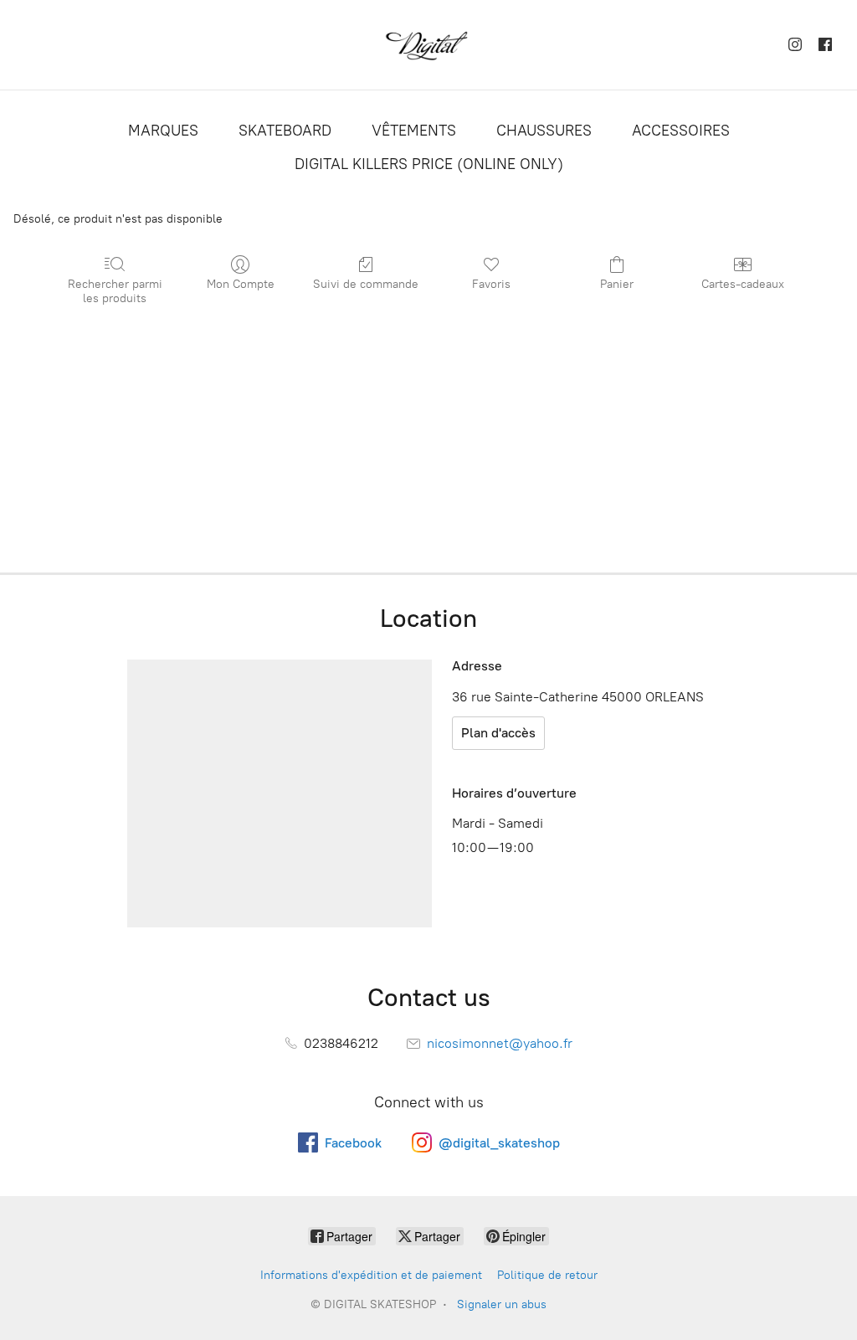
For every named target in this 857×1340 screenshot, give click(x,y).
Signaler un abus (502, 1304)
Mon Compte (241, 284)
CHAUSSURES (544, 130)
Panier (617, 284)
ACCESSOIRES (681, 130)
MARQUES (163, 130)
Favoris (491, 284)
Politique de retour (547, 1275)
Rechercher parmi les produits (115, 291)
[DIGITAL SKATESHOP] (428, 44)
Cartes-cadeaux (742, 284)
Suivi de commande (365, 284)
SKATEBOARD (285, 130)
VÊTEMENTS (414, 130)
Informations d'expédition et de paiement (371, 1275)
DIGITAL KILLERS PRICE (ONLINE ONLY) (429, 164)
